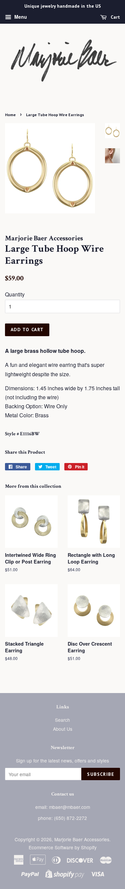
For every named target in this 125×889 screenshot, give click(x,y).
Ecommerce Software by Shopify (63, 847)
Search (62, 719)
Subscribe (100, 774)
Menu (20, 16)
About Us (62, 728)
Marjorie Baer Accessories (81, 839)
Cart (114, 17)
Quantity (15, 294)
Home (10, 114)
